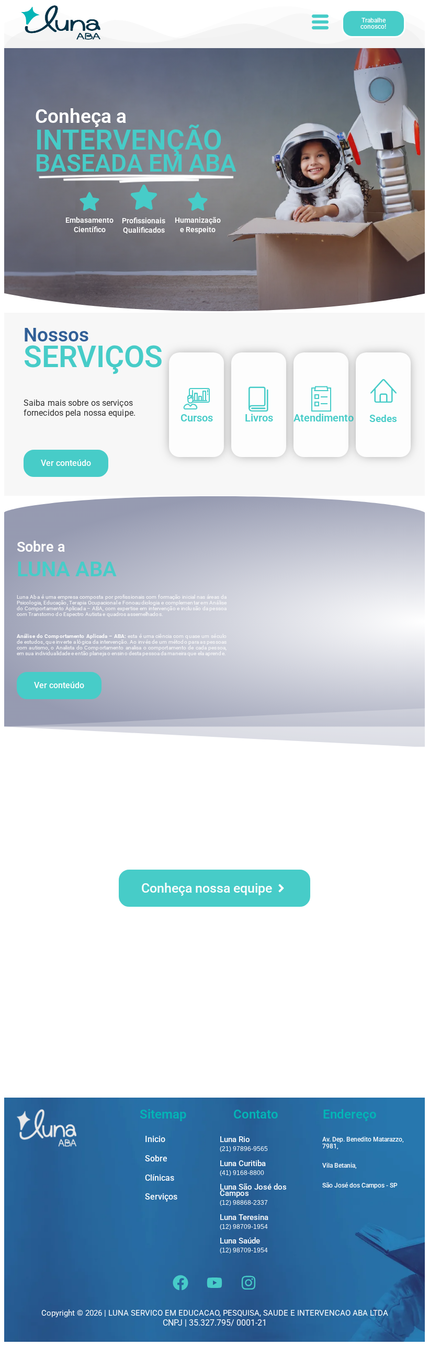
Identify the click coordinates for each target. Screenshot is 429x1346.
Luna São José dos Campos (253, 1190)
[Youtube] (214, 1282)
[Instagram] (248, 1282)
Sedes (383, 419)
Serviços (161, 1197)
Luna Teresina (244, 1217)
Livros (259, 418)
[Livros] (259, 398)
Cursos (196, 418)
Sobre (156, 1159)
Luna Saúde (240, 1241)
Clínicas (159, 1178)
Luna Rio (235, 1139)
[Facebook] (180, 1282)
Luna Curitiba (243, 1163)
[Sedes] (383, 390)
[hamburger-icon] (319, 23)
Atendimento (323, 418)
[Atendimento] (321, 398)
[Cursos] (197, 398)
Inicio (155, 1139)
